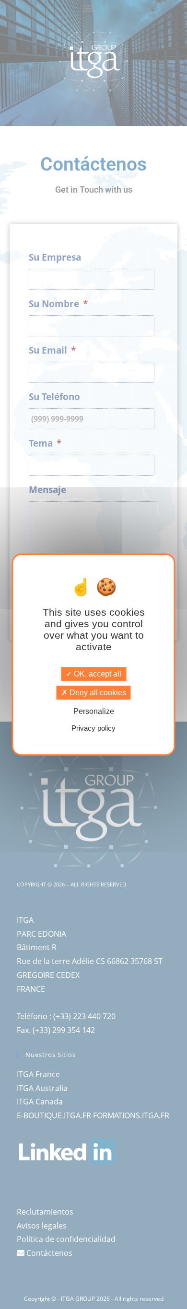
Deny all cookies (97, 693)
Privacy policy (93, 728)
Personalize (93, 712)
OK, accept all (96, 674)
